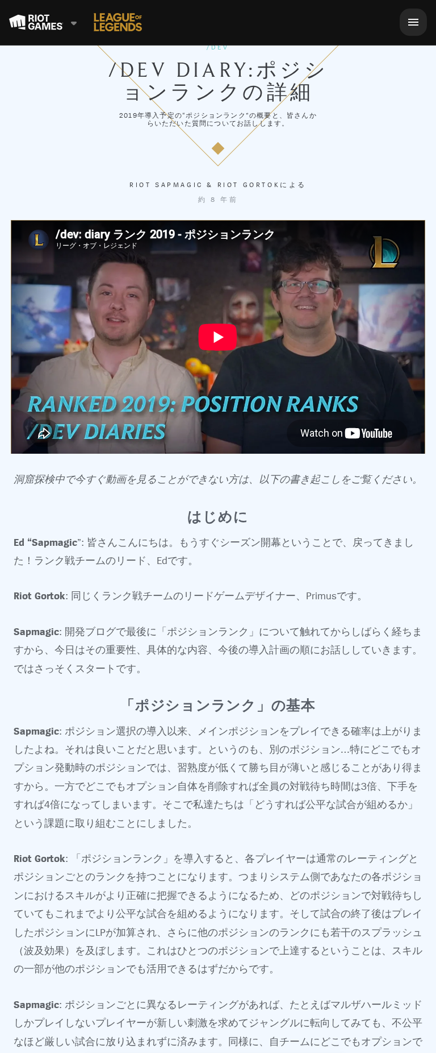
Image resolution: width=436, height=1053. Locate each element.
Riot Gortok (248, 185)
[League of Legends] (118, 22)
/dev (218, 47)
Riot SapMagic (166, 185)
